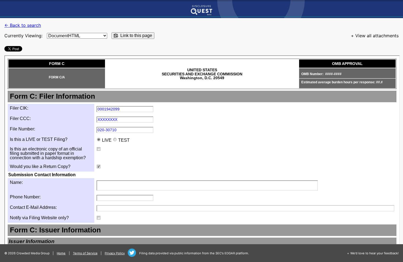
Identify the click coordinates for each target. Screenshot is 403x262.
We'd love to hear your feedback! (374, 253)
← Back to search (22, 25)
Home (61, 253)
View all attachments (377, 35)
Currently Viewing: (23, 35)
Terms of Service (85, 253)
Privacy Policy (115, 253)
